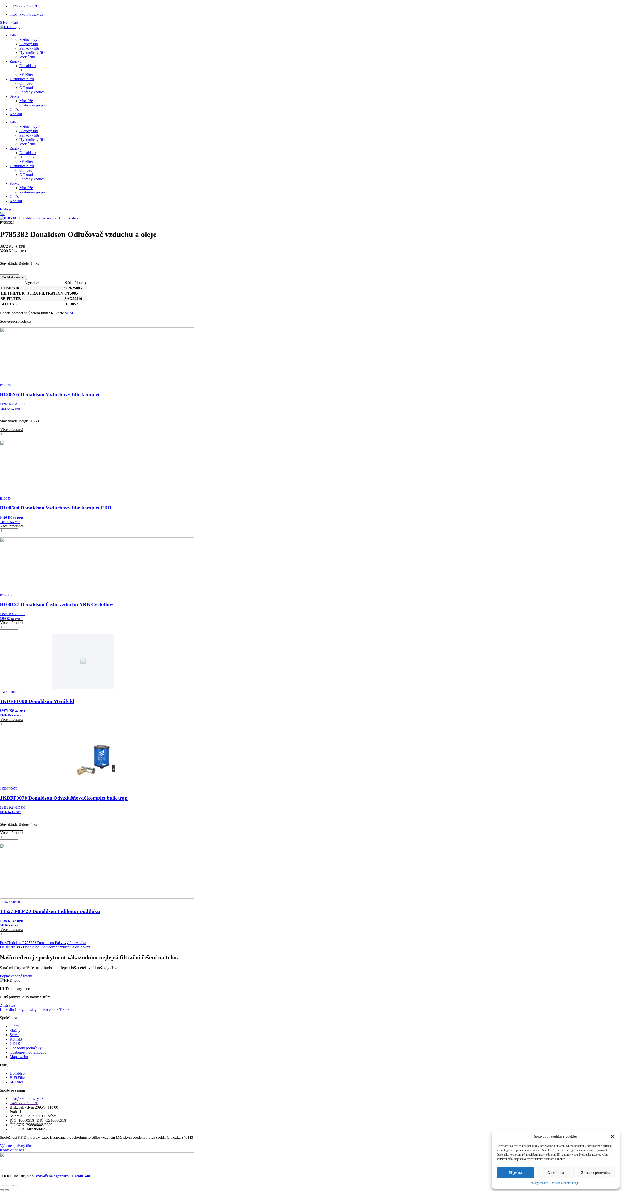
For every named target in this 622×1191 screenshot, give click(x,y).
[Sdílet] (12, 1185)
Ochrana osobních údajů (565, 1183)
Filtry (14, 35)
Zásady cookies (539, 1183)
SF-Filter (26, 74)
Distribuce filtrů (22, 79)
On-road (25, 83)
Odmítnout (555, 1173)
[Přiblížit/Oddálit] (2, 1185)
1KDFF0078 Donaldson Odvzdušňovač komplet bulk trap (64, 798)
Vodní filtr (27, 57)
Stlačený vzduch (32, 92)
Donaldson (27, 66)
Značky (15, 61)
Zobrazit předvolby (596, 1173)
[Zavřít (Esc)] (16, 1185)
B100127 (6, 595)
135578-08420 (10, 902)
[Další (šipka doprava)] (7, 1190)
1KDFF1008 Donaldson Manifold (37, 701)
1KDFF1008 (8, 692)
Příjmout (515, 1173)
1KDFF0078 (8, 788)
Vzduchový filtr (31, 39)
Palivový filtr (29, 48)
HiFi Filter (27, 70)
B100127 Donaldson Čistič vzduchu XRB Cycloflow (56, 604)
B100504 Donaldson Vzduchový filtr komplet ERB (55, 508)
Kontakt (16, 114)
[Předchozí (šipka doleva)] (2, 1190)
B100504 (6, 498)
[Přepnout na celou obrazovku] (7, 1185)
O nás (14, 109)
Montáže (26, 101)
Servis (14, 96)
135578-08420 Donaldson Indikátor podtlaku (50, 911)
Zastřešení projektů (34, 105)
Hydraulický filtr (32, 53)
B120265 (6, 385)
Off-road (26, 88)
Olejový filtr (28, 44)
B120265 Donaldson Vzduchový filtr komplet (50, 394)
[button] (612, 1136)
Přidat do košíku (13, 277)
